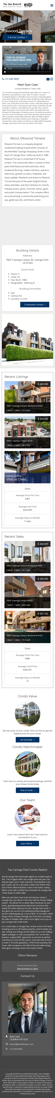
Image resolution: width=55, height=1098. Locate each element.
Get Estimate (26, 739)
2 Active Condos (16, 37)
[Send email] (48, 79)
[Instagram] (51, 79)
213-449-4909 (11, 78)
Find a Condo (26, 790)
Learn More (26, 843)
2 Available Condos (33, 304)
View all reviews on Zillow (27, 968)
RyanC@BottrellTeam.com (22, 1044)
